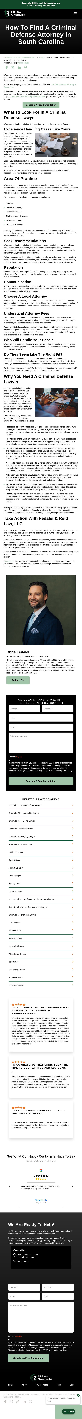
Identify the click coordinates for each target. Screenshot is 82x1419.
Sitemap (18, 1397)
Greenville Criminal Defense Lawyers (20, 58)
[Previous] (10, 1186)
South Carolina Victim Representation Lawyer (28, 907)
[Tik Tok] (17, 1402)
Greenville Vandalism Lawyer (21, 829)
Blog (41, 58)
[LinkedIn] (24, 1402)
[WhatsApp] (30, 1402)
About (24, 1385)
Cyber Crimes (14, 860)
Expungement (14, 883)
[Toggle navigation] (75, 13)
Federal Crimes (15, 938)
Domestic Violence (16, 946)
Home (10, 1385)
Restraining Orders (17, 970)
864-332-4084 (49, 6)
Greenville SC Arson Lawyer (21, 844)
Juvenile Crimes (15, 891)
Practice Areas (42, 1385)
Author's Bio (18, 680)
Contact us (8, 561)
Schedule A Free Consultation (41, 105)
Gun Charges (14, 923)
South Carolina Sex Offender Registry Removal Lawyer (32, 899)
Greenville (19, 1250)
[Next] (72, 1186)
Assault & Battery (16, 868)
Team (59, 1385)
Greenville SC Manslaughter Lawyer (24, 813)
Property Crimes (15, 977)
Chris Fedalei (23, 63)
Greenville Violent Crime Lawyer (22, 915)
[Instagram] (11, 1402)
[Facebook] (5, 1402)
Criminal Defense (16, 985)
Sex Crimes (13, 962)
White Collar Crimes (17, 954)
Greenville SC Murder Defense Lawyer (25, 805)
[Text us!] (68, 1412)
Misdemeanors (15, 930)
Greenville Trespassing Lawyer (22, 821)
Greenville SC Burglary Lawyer (22, 837)
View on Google (41, 1200)
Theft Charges (15, 876)
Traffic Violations (16, 852)
